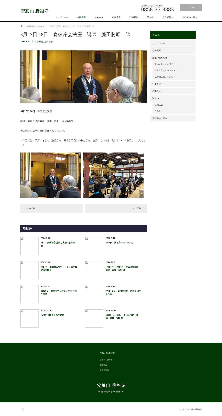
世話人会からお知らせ (164, 64)
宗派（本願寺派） (107, 360)
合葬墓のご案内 (189, 17)
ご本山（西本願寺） (108, 353)
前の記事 (30, 208)
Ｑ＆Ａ (156, 111)
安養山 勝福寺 (34, 10)
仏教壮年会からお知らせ (165, 70)
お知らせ (99, 17)
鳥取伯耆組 (104, 370)
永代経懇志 (168, 17)
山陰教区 (103, 365)
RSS (22, 408)
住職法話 (157, 104)
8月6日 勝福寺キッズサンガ (119, 242)
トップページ (61, 17)
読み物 (150, 17)
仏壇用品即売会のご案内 (52, 315)
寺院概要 (81, 17)
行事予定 (116, 17)
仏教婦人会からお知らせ (165, 77)
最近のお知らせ (158, 57)
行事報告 (134, 17)
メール (193, 7)
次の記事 (137, 208)
